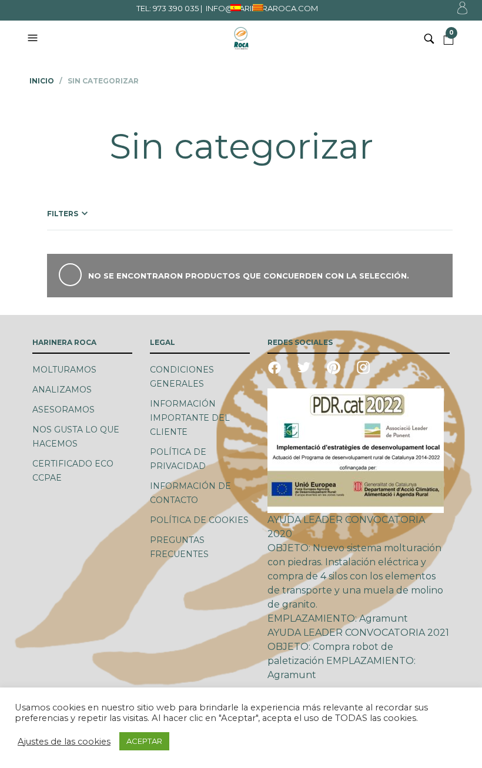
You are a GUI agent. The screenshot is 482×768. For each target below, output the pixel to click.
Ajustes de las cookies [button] (64, 741)
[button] (34, 38)
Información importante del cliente (190, 417)
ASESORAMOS (63, 409)
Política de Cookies (199, 520)
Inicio (41, 80)
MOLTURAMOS (64, 369)
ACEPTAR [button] (144, 741)
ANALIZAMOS (62, 389)
